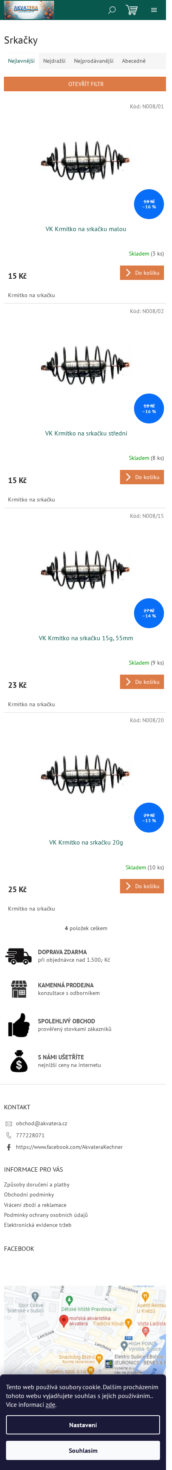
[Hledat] (112, 10)
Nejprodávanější (94, 60)
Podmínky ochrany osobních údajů (46, 1214)
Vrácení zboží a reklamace (35, 1204)
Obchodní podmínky (29, 1194)
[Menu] (154, 10)
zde (50, 1404)
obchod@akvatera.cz (41, 1123)
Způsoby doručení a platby (37, 1184)
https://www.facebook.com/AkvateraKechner (69, 1146)
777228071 (30, 1135)
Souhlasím (83, 1450)
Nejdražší (54, 60)
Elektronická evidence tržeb (38, 1224)
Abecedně (134, 60)
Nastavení (83, 1425)
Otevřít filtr (86, 84)
